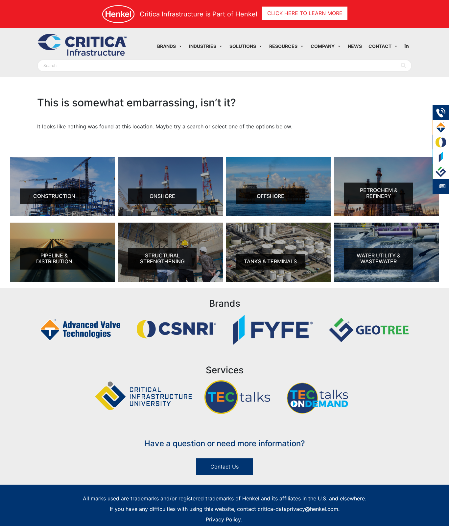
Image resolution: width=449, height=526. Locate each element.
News (355, 46)
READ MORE (47, 215)
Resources (283, 46)
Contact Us (224, 466)
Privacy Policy (223, 519)
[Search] (403, 65)
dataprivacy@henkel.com (306, 509)
